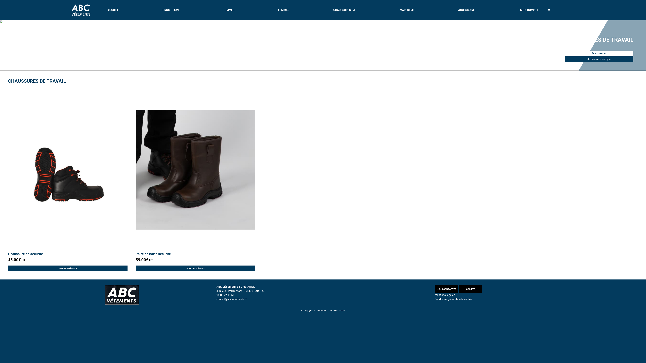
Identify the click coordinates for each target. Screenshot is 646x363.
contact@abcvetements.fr (232, 299)
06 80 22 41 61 (225, 295)
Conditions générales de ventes (453, 299)
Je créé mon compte (599, 59)
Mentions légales (445, 295)
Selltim (342, 311)
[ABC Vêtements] (81, 10)
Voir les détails (68, 268)
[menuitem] (113, 10)
